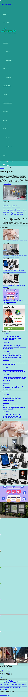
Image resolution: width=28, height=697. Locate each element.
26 (4, 674)
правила (24, 684)
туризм (3, 689)
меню (11, 682)
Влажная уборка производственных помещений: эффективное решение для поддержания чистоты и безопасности (14, 210)
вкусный (2, 681)
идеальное (2, 682)
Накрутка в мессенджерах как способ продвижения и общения (13, 301)
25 (2, 674)
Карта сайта (9, 60)
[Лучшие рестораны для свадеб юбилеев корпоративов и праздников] (14, 533)
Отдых (5, 94)
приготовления (18, 686)
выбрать (6, 681)
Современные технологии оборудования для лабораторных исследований (15, 256)
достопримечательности (20, 681)
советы (19, 687)
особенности (4, 684)
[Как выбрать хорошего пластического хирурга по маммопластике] (11, 239)
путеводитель (2, 687)
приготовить (12, 686)
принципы (24, 686)
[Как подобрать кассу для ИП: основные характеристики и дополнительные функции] (11, 269)
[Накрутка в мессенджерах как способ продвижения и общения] (11, 299)
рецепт (7, 687)
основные (18, 682)
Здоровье (6, 68)
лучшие (7, 682)
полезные (17, 684)
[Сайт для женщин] (5, 4)
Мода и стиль (7, 86)
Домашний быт (7, 103)
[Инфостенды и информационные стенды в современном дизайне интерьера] (14, 517)
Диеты (5, 120)
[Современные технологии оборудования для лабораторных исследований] (11, 254)
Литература (9, 146)
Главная (8, 51)
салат (16, 687)
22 (9, 673)
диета (11, 681)
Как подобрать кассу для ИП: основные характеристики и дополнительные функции (14, 271)
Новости (8, 137)
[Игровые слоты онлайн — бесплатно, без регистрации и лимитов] (14, 549)
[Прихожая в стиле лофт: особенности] (14, 565)
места (14, 682)
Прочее (5, 128)
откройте (11, 684)
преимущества (4, 686)
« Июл (1, 677)
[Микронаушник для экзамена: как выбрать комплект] (11, 284)
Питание (5, 111)
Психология (9, 77)
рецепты (11, 687)
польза (20, 684)
